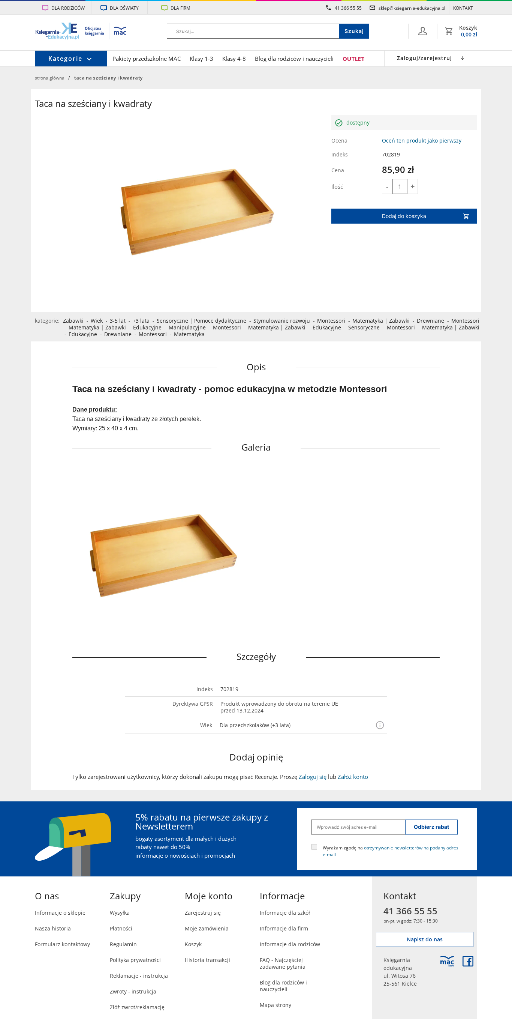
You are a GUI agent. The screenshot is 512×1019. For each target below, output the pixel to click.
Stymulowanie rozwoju (281, 320)
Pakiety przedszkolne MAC (146, 58)
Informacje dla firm (284, 928)
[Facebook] (468, 961)
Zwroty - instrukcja (133, 991)
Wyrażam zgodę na (390, 850)
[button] (379, 725)
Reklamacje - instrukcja (139, 975)
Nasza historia (53, 928)
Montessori (331, 320)
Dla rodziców (68, 8)
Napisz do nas (425, 939)
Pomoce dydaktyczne (220, 320)
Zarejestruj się (203, 912)
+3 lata (141, 320)
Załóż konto (353, 776)
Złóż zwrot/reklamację (137, 1007)
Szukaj (354, 31)
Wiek (97, 320)
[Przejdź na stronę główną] (81, 32)
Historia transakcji (207, 959)
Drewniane (430, 320)
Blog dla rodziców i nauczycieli (294, 58)
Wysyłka (120, 912)
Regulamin (123, 944)
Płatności (121, 928)
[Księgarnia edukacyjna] (447, 961)
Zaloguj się (312, 776)
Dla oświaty (124, 8)
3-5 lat (118, 320)
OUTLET (354, 58)
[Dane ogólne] (422, 31)
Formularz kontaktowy (62, 944)
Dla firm (180, 8)
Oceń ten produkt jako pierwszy (421, 140)
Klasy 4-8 (234, 58)
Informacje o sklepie (60, 912)
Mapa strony (275, 1004)
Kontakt (463, 8)
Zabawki (73, 320)
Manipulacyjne (187, 327)
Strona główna (49, 78)
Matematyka (367, 320)
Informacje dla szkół (285, 912)
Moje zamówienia (207, 928)
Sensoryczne (172, 320)
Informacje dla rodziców (290, 944)
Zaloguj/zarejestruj (424, 58)
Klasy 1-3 (201, 58)
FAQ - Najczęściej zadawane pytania (282, 963)
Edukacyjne (147, 327)
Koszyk (193, 944)
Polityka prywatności (135, 959)
